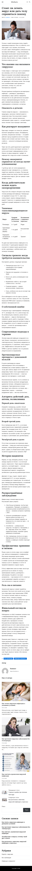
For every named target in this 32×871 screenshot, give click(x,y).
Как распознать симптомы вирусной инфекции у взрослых (14, 842)
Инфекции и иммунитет (20, 658)
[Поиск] (29, 2)
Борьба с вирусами (7, 854)
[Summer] (5, 671)
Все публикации (8, 658)
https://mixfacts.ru (14, 671)
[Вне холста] (2, 2)
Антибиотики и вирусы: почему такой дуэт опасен (14, 837)
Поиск (3, 806)
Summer (7, 17)
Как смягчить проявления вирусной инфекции (14, 832)
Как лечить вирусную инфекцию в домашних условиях (13, 704)
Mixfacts (14, 2)
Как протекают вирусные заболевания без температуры (16, 827)
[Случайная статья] (27, 2)
